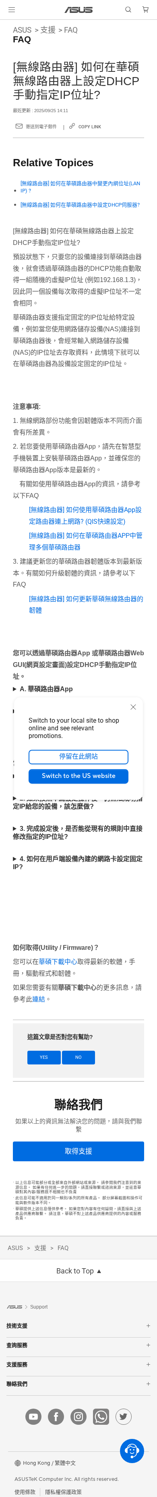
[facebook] (56, 1417)
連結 (38, 999)
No (78, 1057)
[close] (133, 707)
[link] (78, 10)
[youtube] (33, 1417)
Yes (44, 1057)
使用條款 (24, 1492)
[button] (11, 9)
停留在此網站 (78, 757)
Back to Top (75, 1271)
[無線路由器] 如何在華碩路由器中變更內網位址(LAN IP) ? (80, 187)
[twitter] (124, 1417)
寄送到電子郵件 (41, 127)
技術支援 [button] (16, 1325)
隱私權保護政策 (63, 1492)
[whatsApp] (101, 1417)
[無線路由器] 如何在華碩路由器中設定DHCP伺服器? (80, 205)
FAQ (71, 30)
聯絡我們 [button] (16, 1383)
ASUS (22, 30)
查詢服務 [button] (16, 1345)
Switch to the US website (79, 776)
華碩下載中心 (58, 962)
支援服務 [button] (16, 1364)
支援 (48, 30)
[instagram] (78, 1417)
